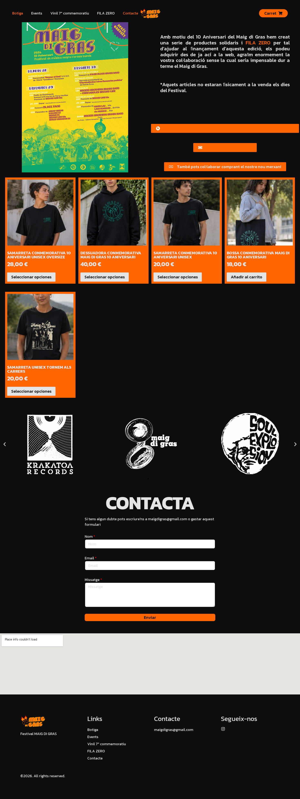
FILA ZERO (106, 13)
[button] (4, 444)
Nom (89, 536)
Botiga (17, 13)
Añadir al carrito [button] (246, 277)
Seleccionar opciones (31, 277)
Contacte (130, 13)
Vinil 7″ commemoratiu (69, 13)
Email (90, 558)
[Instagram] (223, 729)
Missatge (92, 579)
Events (36, 13)
